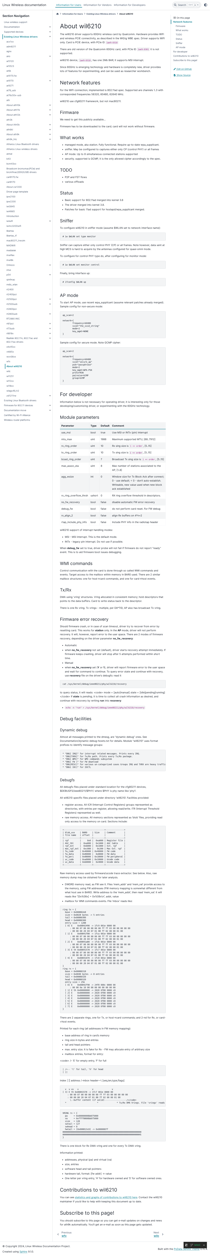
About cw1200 (14, 187)
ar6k (8, 70)
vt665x (10, 351)
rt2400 (10, 289)
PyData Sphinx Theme (187, 1248)
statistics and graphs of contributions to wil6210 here (106, 1197)
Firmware (180, 26)
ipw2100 (10, 196)
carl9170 (10, 182)
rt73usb (10, 328)
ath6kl (9, 129)
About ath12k (13, 114)
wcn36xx (11, 356)
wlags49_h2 (12, 390)
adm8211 (11, 46)
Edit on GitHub (184, 69)
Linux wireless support (15, 22)
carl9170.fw (12, 177)
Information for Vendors (97, 4)
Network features (182, 21)
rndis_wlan (11, 284)
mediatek (11, 250)
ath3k (9, 119)
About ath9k (12, 134)
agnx (9, 51)
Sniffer (179, 43)
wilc (8, 371)
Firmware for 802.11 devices (18, 405)
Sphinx (23, 1251)
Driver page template (17, 191)
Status (179, 39)
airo (8, 56)
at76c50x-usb (13, 95)
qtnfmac (10, 279)
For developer (180, 51)
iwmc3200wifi (13, 226)
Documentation (12, 27)
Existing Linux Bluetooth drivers (20, 400)
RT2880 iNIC (13, 318)
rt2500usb (11, 304)
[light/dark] (206, 5)
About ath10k (13, 105)
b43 (8, 158)
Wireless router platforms (17, 420)
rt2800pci (11, 309)
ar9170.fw (11, 75)
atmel (9, 154)
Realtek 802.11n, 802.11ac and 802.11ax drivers (22, 340)
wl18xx (10, 385)
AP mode (180, 47)
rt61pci (10, 323)
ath (8, 100)
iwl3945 (10, 206)
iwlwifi (9, 221)
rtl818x (10, 333)
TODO (179, 34)
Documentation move (15, 410)
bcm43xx (11, 163)
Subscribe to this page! (185, 60)
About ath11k (13, 110)
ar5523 (10, 66)
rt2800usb (11, 314)
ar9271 (10, 85)
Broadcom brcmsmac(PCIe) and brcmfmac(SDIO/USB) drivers (23, 170)
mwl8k (9, 260)
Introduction (12, 216)
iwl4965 (10, 211)
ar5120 (10, 61)
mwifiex (10, 255)
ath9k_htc (11, 139)
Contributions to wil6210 (185, 56)
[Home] (57, 14)
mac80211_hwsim (15, 240)
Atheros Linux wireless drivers (22, 149)
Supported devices (14, 31)
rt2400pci (11, 294)
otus (8, 270)
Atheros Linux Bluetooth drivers (22, 144)
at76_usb (11, 90)
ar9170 (10, 80)
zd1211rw (11, 395)
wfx (8, 361)
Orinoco (10, 265)
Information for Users (68, 4)
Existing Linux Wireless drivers (21, 36)
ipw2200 (11, 201)
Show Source (183, 75)
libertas (10, 231)
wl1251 (10, 376)
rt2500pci (11, 299)
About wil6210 (14, 366)
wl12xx (10, 381)
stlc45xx (10, 346)
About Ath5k (13, 124)
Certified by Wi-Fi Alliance (17, 415)
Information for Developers (129, 4)
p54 (8, 274)
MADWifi (10, 245)
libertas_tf (11, 235)
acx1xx (10, 41)
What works (182, 30)
